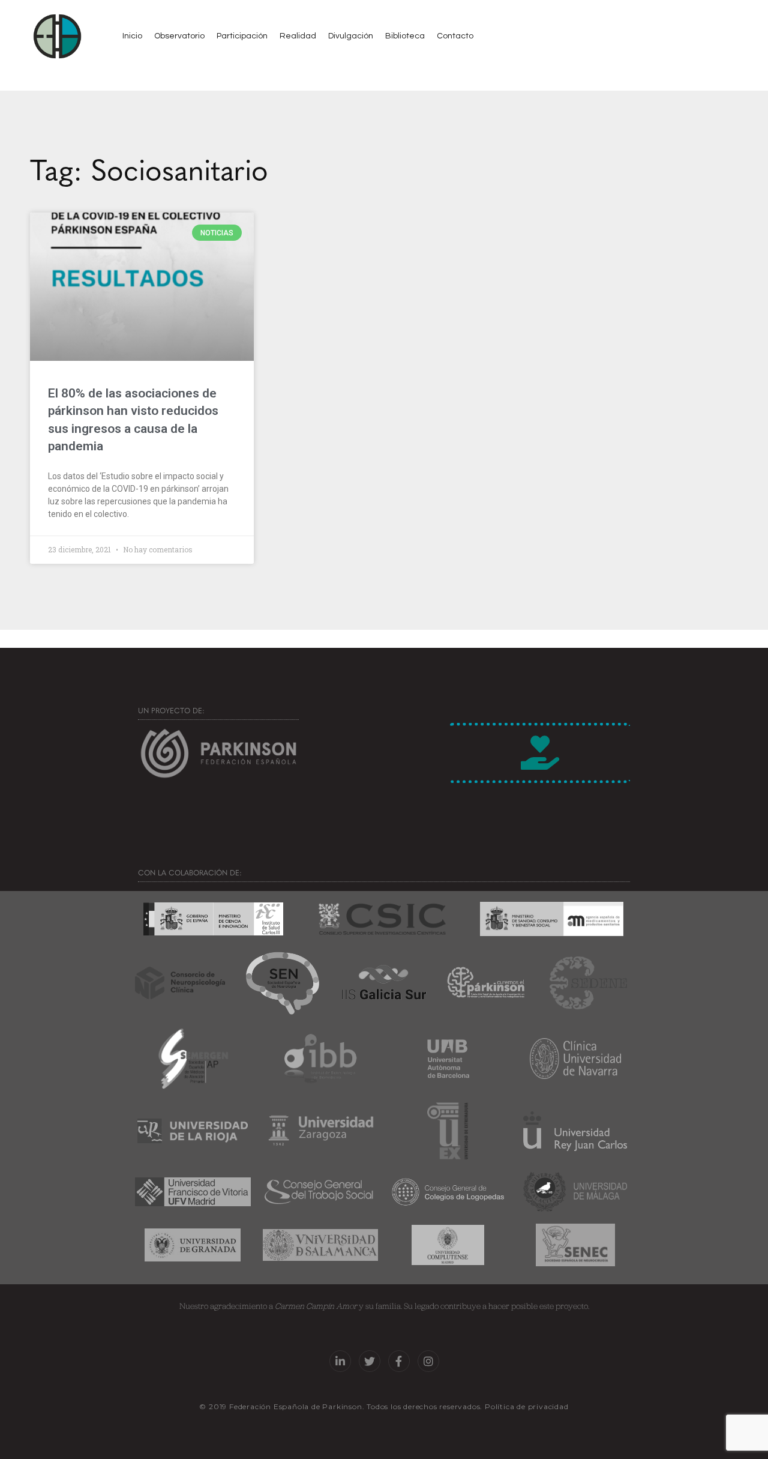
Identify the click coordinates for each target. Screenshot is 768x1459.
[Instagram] (428, 1361)
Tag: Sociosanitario (149, 168)
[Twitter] (369, 1361)
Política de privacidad (527, 1406)
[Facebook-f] (399, 1361)
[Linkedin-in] (340, 1361)
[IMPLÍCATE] (540, 753)
